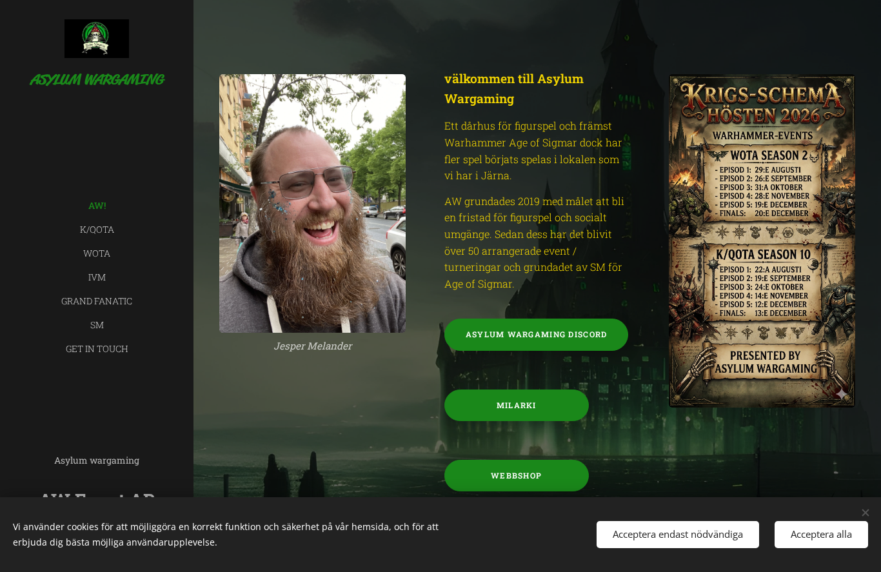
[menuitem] (97, 205)
